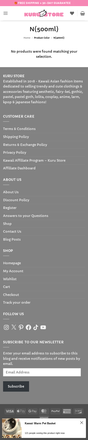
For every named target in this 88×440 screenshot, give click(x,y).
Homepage (12, 263)
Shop (7, 224)
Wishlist (10, 279)
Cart (6, 287)
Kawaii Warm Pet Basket (40, 423)
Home (27, 37)
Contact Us (12, 231)
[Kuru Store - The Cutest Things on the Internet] (44, 13)
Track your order (16, 302)
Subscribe (16, 386)
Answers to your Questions (25, 216)
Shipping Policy (16, 137)
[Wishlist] (72, 13)
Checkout (11, 295)
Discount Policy (16, 200)
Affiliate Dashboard (19, 168)
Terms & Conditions (19, 129)
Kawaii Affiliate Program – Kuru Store (34, 160)
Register (10, 208)
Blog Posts (12, 239)
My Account (13, 271)
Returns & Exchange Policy (25, 145)
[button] (5, 13)
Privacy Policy (14, 152)
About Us (11, 192)
